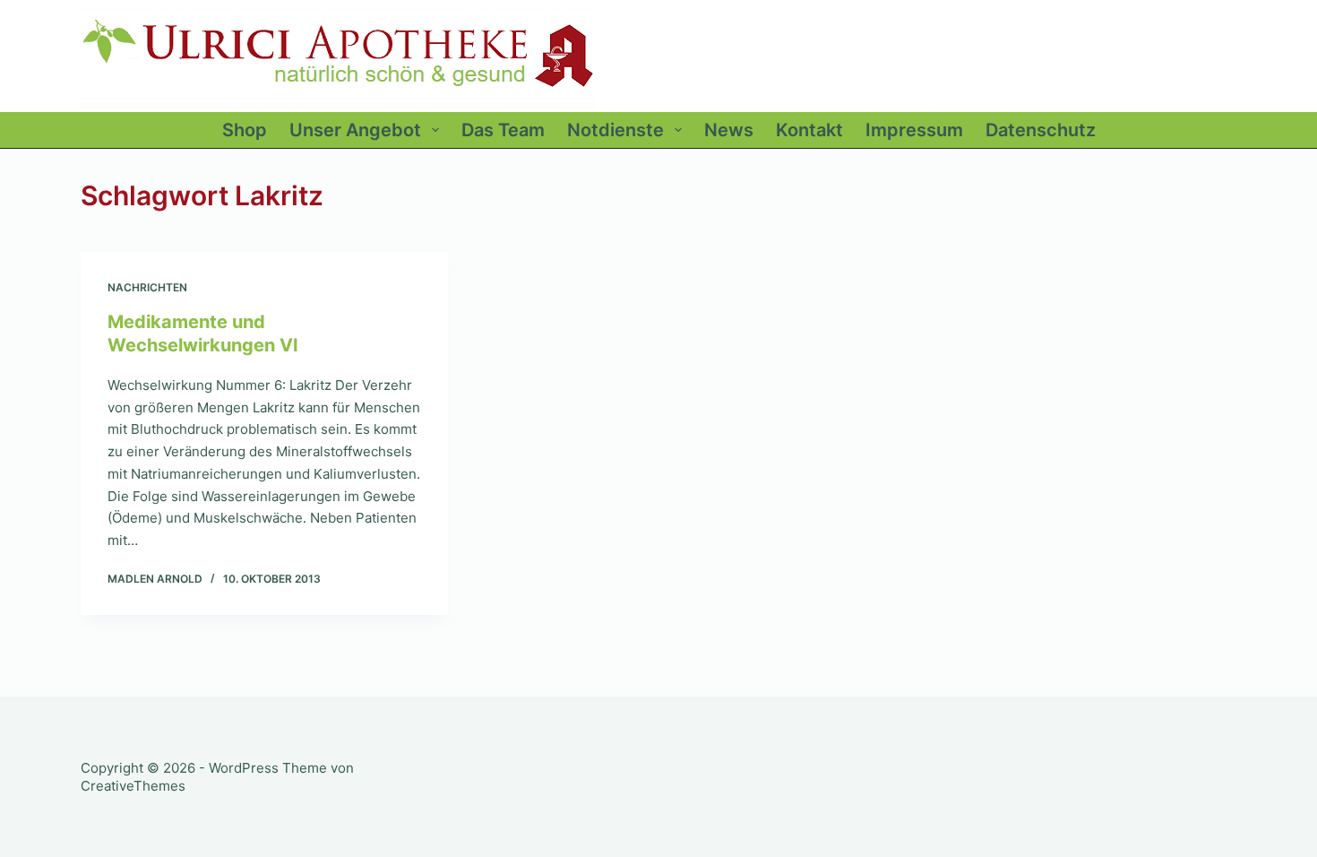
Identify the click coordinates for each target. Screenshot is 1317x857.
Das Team (503, 130)
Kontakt (809, 130)
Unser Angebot (355, 130)
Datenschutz (1041, 130)
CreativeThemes (133, 785)
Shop (244, 130)
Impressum (914, 130)
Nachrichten (147, 287)
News (728, 130)
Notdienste (615, 130)
